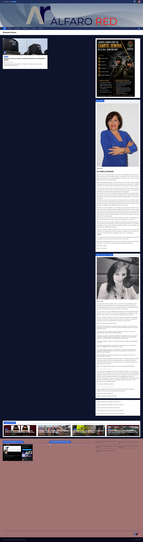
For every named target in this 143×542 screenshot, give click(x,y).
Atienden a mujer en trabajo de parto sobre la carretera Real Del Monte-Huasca (88, 431)
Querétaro (17, 28)
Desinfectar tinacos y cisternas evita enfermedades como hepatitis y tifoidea (24, 59)
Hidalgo (10, 28)
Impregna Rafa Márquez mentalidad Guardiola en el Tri (109, 401)
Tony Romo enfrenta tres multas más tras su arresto (108, 407)
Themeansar (23, 539)
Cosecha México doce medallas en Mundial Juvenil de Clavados (110, 413)
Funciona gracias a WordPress (8, 539)
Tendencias (25, 28)
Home (133, 539)
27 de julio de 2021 (9, 62)
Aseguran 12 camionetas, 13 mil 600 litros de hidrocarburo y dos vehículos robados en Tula (123, 431)
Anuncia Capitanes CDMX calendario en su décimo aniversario (110, 404)
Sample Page (138, 539)
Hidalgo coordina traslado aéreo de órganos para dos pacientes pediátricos (53, 431)
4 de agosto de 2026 (113, 434)
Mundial (41, 28)
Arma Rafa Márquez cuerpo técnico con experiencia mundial (110, 410)
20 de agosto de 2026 (10, 434)
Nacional (33, 28)
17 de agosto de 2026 (79, 434)
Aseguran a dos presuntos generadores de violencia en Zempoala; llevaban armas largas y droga (19, 432)
